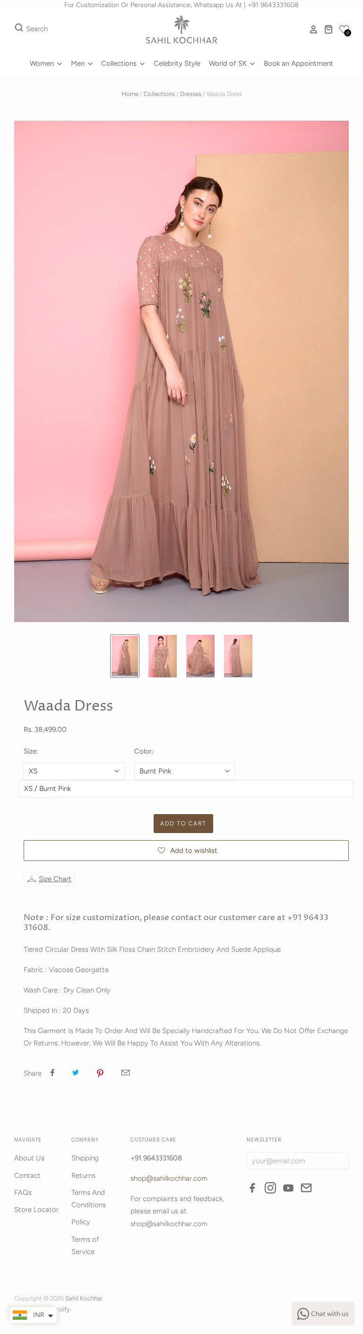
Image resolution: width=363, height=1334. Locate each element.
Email (125, 1072)
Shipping (85, 1158)
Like (52, 1072)
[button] (344, 29)
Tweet (76, 1072)
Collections (119, 63)
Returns (83, 1175)
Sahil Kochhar (84, 1298)
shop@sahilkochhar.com (168, 1178)
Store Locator (36, 1209)
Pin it (100, 1072)
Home (129, 93)
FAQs (23, 1192)
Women (43, 63)
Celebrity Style (177, 63)
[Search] (19, 29)
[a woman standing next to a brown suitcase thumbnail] (125, 656)
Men (78, 63)
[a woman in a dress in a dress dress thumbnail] (200, 656)
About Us (29, 1158)
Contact (27, 1175)
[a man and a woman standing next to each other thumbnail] (162, 656)
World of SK (229, 63)
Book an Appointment (298, 63)
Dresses (190, 93)
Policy (80, 1222)
